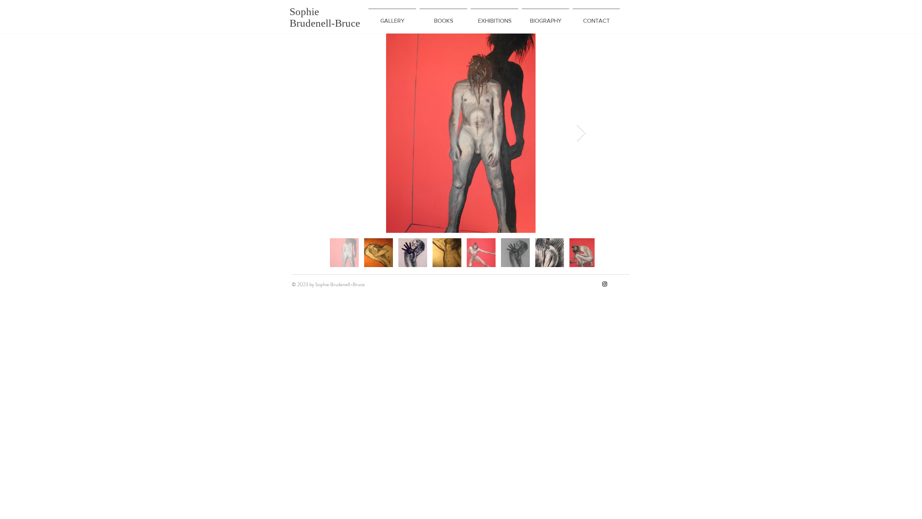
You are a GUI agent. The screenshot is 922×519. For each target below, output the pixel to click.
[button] (392, 18)
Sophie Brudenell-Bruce (325, 17)
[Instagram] (604, 284)
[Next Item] (581, 133)
